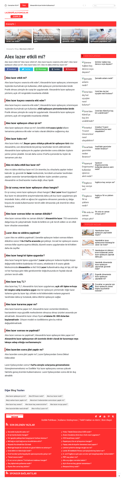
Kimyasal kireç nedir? (71, 467)
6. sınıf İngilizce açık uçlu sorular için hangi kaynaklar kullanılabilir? (88, 454)
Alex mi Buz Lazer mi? (40, 408)
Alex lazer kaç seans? (14, 404)
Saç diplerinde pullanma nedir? (20, 463)
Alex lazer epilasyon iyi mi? (16, 396)
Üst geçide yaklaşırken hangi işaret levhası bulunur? (28, 438)
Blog (17, 49)
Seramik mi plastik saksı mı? (18, 432)
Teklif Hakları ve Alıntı (89, 420)
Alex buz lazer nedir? (54, 396)
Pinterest (71, 69)
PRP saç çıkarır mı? (70, 457)
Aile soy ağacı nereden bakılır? (74, 460)
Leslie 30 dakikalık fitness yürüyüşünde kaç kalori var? (84, 451)
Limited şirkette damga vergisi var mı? (77, 448)
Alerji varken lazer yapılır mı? (16, 400)
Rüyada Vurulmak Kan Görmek (19, 444)
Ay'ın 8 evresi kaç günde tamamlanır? (77, 463)
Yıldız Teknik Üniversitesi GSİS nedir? (77, 432)
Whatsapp (42, 69)
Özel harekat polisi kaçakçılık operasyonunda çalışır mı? (29, 454)
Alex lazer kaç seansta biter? (36, 404)
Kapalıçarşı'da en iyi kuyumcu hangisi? (77, 441)
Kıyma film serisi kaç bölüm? (19, 467)
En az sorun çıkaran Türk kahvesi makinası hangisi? (27, 460)
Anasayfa (10, 24)
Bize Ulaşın (107, 420)
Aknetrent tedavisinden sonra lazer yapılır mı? (47, 400)
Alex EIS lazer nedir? (36, 396)
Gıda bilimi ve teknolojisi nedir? (19, 451)
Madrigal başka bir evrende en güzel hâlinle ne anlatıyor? (30, 448)
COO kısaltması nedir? (71, 438)
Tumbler (57, 69)
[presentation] (83, 5)
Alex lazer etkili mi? (27, 49)
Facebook (12, 69)
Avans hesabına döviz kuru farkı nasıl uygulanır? (81, 435)
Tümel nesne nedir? (15, 457)
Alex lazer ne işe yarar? (58, 404)
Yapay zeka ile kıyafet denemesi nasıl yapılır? (80, 444)
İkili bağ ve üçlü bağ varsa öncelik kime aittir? (25, 441)
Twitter (27, 69)
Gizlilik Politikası (48, 420)
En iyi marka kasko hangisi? (18, 435)
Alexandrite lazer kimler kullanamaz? (42, 5)
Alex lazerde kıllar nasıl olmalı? (17, 408)
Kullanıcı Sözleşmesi (68, 420)
